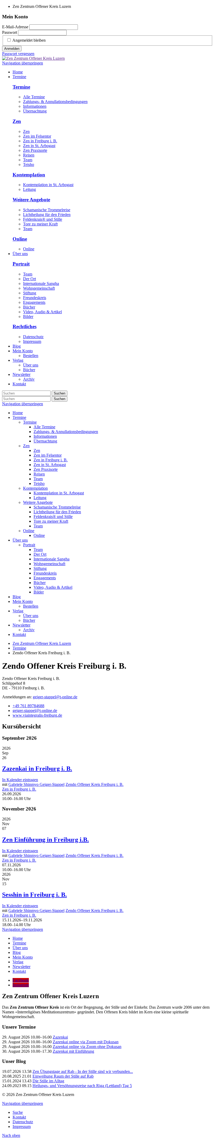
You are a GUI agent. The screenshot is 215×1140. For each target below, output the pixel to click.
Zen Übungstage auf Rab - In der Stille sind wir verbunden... (83, 1071)
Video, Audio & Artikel (42, 312)
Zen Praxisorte (35, 150)
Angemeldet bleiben (29, 40)
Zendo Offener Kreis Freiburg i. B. (94, 784)
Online (20, 239)
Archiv (29, 630)
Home (18, 412)
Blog (17, 597)
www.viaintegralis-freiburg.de (37, 715)
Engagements (34, 302)
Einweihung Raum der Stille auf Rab (63, 1076)
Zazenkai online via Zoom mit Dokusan (86, 1042)
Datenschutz (33, 336)
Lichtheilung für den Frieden (47, 214)
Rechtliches (24, 326)
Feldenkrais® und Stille (42, 219)
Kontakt (19, 634)
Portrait (21, 264)
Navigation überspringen (22, 63)
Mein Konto (23, 601)
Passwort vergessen (18, 53)
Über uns (20, 540)
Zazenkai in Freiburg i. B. (37, 768)
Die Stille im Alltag (48, 1081)
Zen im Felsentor (37, 136)
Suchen (59, 393)
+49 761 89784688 (28, 706)
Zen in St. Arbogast (39, 145)
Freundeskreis (34, 297)
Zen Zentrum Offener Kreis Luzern (42, 643)
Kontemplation (29, 174)
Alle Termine (34, 97)
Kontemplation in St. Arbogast (48, 184)
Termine (21, 87)
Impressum (32, 341)
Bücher (29, 307)
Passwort (9, 32)
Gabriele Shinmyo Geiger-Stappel (36, 784)
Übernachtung (35, 111)
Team (27, 160)
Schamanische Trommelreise (46, 210)
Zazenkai (60, 1037)
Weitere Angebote (31, 199)
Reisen (28, 155)
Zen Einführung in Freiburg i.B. (45, 839)
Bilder (28, 316)
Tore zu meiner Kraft (40, 224)
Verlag (18, 611)
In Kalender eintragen (20, 779)
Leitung (29, 189)
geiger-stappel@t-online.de (55, 697)
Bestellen (30, 606)
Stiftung (29, 293)
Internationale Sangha (41, 283)
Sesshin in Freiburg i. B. (34, 894)
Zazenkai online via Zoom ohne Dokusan (87, 1046)
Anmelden (11, 49)
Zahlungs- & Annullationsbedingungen (55, 101)
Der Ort (29, 279)
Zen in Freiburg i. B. (40, 141)
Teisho (28, 164)
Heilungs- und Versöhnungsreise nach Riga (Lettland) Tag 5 (82, 1085)
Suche (18, 1112)
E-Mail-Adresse (15, 27)
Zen (17, 121)
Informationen (34, 106)
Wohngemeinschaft (39, 288)
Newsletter (21, 625)
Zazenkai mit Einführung (73, 1051)
